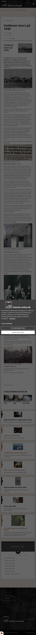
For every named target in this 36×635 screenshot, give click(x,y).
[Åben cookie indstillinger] (2, 633)
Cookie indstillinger (6, 323)
